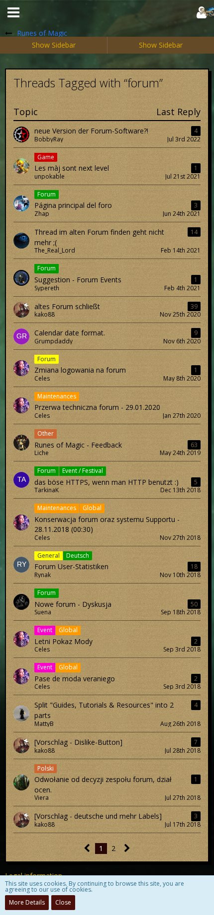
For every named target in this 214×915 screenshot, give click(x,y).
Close (63, 902)
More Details (27, 902)
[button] (13, 12)
